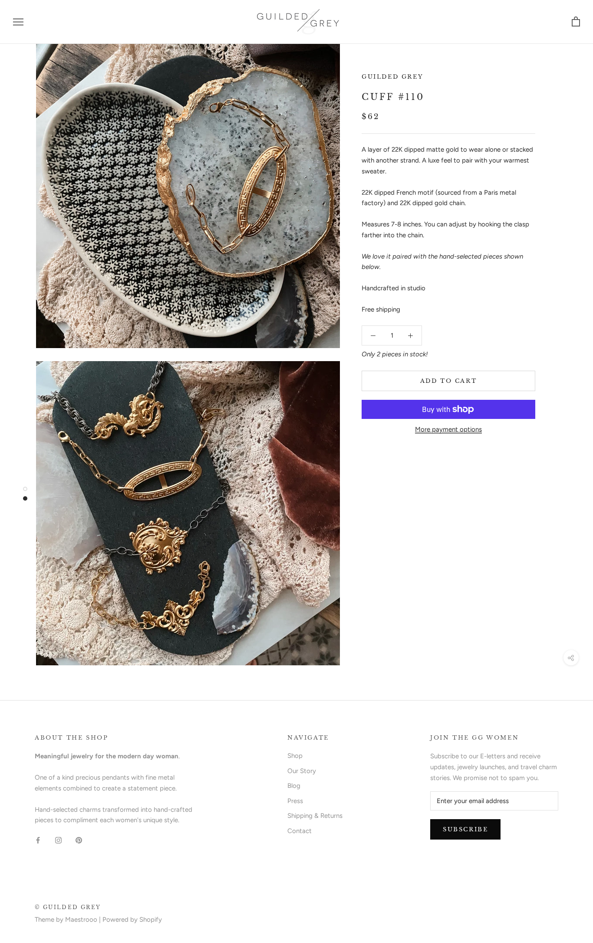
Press (295, 801)
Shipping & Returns (315, 816)
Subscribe (465, 829)
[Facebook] (38, 839)
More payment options (448, 429)
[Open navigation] (18, 22)
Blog (293, 786)
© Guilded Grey (68, 907)
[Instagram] (58, 839)
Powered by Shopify (132, 919)
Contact (299, 831)
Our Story (301, 771)
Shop (295, 756)
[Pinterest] (79, 839)
